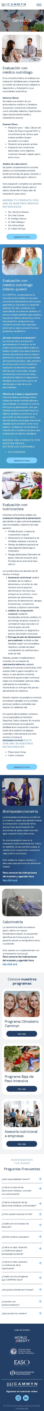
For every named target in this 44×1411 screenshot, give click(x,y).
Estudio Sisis (23, 1408)
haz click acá (10, 880)
